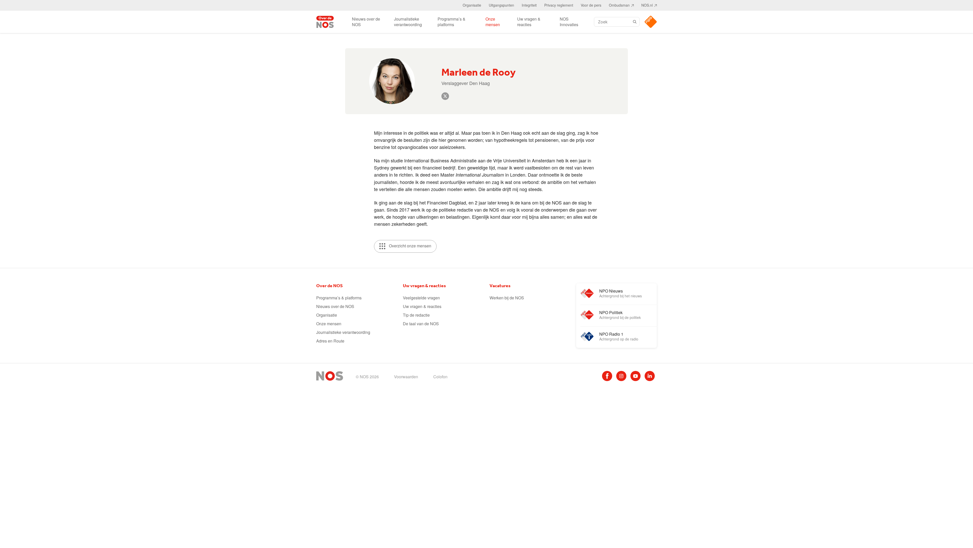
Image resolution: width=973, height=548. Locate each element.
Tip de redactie (416, 315)
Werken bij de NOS (507, 298)
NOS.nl (647, 5)
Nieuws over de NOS (366, 21)
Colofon (440, 377)
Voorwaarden (406, 377)
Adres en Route (330, 341)
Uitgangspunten (501, 5)
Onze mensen (492, 21)
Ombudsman (619, 5)
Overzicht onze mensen (409, 246)
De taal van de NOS (421, 324)
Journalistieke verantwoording (408, 21)
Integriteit (529, 5)
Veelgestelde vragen (421, 298)
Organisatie (472, 5)
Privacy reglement (558, 5)
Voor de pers (591, 5)
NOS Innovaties (569, 21)
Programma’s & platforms (451, 21)
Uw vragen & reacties (528, 21)
